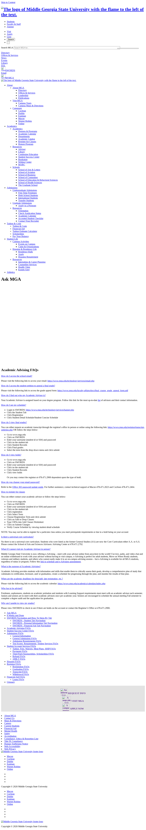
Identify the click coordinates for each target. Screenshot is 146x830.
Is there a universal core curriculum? (17, 537)
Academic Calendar (27, 134)
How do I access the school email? (16, 376)
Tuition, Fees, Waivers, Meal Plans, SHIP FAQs (34, 649)
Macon (21, 118)
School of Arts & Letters (29, 170)
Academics (12, 126)
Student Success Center (28, 157)
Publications (23, 98)
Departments (24, 136)
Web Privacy (10, 749)
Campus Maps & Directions (30, 105)
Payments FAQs (20, 651)
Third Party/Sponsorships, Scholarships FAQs (33, 654)
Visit (9, 31)
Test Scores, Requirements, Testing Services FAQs (35, 643)
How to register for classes (13, 492)
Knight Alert (24, 269)
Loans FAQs (18, 679)
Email (3, 73)
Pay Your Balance (21, 236)
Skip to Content (8, 2)
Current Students (11, 726)
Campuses (17, 108)
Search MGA (7, 47)
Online (21, 123)
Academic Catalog (26, 139)
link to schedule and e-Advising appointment (60, 561)
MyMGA (9, 78)
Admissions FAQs (15, 633)
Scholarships (18, 234)
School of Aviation (26, 172)
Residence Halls (25, 252)
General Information (22, 636)
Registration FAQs (21, 666)
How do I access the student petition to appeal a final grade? (28, 385)
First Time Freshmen (27, 193)
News (3, 58)
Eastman (22, 116)
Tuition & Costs (14, 223)
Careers (7, 723)
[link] (22, 751)
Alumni (10, 26)
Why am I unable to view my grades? (18, 603)
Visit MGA (18, 100)
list (99, 400)
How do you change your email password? (20, 482)
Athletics (11, 272)
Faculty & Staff (14, 24)
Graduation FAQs (21, 669)
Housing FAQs (14, 661)
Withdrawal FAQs (21, 674)
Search (11, 39)
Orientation (23, 211)
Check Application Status (29, 213)
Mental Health (10, 731)
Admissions (12, 187)
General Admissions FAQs (25, 638)
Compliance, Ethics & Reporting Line (21, 738)
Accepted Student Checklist (30, 218)
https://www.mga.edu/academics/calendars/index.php (81, 583)
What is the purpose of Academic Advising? (21, 566)
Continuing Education (28, 154)
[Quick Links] (8, 42)
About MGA (18, 88)
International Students (28, 198)
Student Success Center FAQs (20, 631)
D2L (3, 65)
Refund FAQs (19, 656)
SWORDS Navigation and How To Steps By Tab (29, 618)
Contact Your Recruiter (28, 221)
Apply (10, 34)
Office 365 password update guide (27, 487)
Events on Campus (26, 244)
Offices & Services (9, 55)
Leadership (23, 95)
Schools (16, 167)
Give (9, 36)
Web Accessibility (12, 746)
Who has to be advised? (12, 588)
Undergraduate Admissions (25, 190)
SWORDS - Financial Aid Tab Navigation (32, 625)
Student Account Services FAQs (21, 646)
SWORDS (10, 70)
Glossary (11, 682)
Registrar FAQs (14, 664)
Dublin (21, 113)
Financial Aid (19, 228)
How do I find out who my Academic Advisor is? (23, 395)
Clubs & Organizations (28, 246)
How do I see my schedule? (13, 405)
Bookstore (23, 159)
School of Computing (28, 177)
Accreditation (10, 736)
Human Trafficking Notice (16, 744)
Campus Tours (24, 103)
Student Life (12, 239)
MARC (21, 164)
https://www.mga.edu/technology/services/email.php (70, 381)
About (10, 85)
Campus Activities (21, 241)
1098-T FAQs (19, 659)
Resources (17, 146)
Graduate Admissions (22, 203)
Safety (7, 733)
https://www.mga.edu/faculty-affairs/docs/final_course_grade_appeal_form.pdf (92, 390)
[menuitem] (76, 104)
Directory (5, 53)
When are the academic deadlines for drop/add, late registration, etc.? (32, 578)
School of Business (27, 175)
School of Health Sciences (30, 182)
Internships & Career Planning (31, 262)
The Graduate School (27, 185)
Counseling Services (27, 264)
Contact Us (9, 718)
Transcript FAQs (20, 672)
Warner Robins (25, 121)
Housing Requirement (28, 257)
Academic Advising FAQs (19, 628)
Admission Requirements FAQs (27, 641)
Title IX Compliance (13, 741)
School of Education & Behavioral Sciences (38, 180)
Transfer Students (26, 200)
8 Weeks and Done (15, 615)
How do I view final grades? (14, 422)
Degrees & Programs (27, 131)
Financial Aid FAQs (16, 677)
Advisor (22, 149)
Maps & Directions (12, 721)
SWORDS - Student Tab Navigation (29, 620)
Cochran (22, 111)
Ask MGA (12, 613)
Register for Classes (27, 141)
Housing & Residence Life (25, 249)
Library (4, 63)
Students (11, 21)
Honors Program (25, 144)
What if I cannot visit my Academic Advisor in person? (25, 549)
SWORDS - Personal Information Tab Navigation (35, 623)
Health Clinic (24, 267)
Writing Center (25, 162)
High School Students (28, 195)
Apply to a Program (27, 205)
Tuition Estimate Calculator (25, 231)
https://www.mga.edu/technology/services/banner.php (50, 410)
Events (4, 60)
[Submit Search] (128, 48)
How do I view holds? (11, 455)
